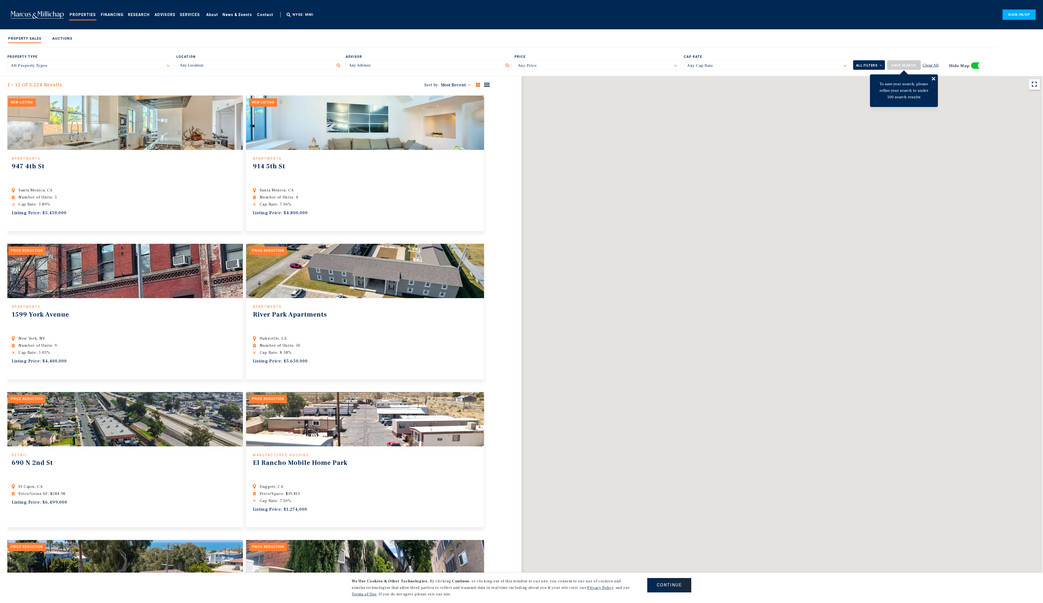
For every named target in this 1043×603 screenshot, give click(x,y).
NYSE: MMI (303, 14)
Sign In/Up (1019, 14)
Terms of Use (364, 594)
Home (37, 14)
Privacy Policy (600, 587)
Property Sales (24, 38)
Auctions (62, 38)
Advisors (165, 14)
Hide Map (959, 65)
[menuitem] (82, 14)
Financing (112, 14)
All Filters (867, 65)
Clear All (931, 65)
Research (139, 14)
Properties (83, 14)
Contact (265, 14)
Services (190, 14)
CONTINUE (669, 585)
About (212, 14)
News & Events (237, 14)
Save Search (903, 65)
